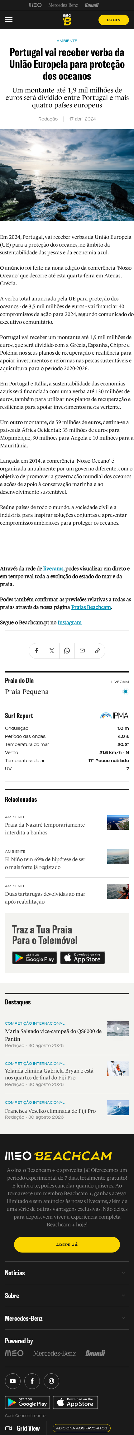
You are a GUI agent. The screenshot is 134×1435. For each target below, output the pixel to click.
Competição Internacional (35, 1023)
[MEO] (35, 5)
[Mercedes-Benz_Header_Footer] (63, 5)
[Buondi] (92, 5)
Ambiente (15, 817)
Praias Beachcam (91, 607)
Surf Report (19, 715)
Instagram (70, 622)
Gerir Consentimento (25, 1415)
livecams (53, 569)
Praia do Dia (19, 680)
